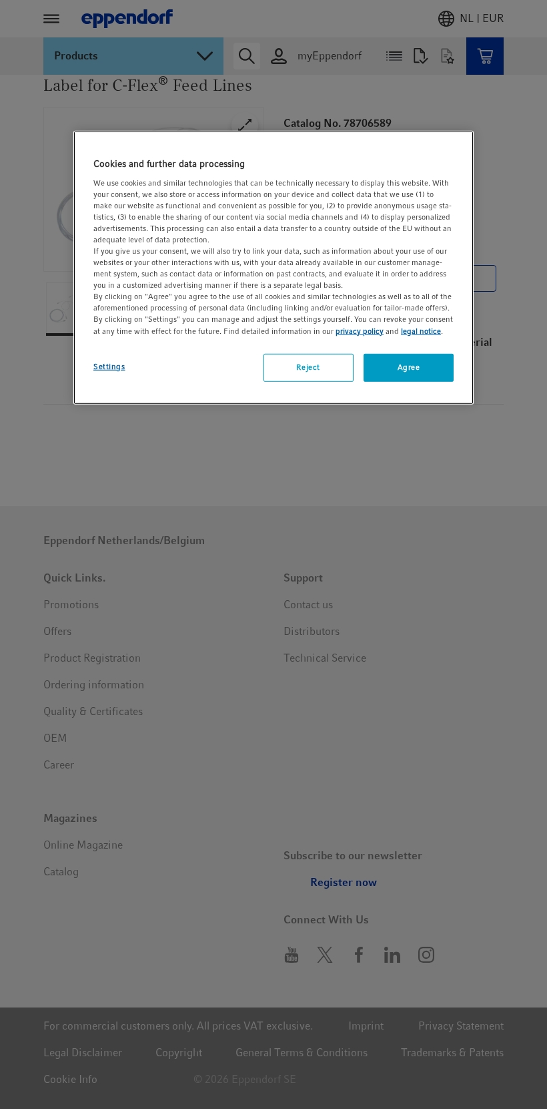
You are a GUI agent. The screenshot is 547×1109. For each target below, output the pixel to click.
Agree (409, 366)
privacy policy (360, 330)
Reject (308, 366)
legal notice (421, 330)
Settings (109, 366)
